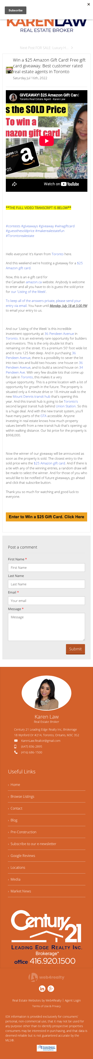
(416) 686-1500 (31, 752)
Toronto (58, 254)
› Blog (12, 820)
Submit (75, 648)
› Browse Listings (21, 796)
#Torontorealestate (20, 235)
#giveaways (29, 226)
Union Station (66, 406)
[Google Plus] (51, 988)
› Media (14, 879)
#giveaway (46, 226)
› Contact (15, 808)
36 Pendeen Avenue (59, 333)
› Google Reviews (21, 855)
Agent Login (73, 1000)
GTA (43, 416)
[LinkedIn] (42, 988)
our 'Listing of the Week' (28, 291)
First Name (17, 559)
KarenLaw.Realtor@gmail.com (40, 741)
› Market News (19, 891)
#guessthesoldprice (20, 231)
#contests (13, 226)
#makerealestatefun (49, 231)
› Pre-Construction (22, 832)
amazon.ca (34, 282)
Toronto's (71, 401)
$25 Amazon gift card (49, 463)
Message (16, 609)
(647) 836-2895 (31, 746)
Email (13, 592)
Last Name (16, 576)
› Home (14, 784)
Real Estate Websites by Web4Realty (36, 1000)
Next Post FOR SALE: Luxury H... (44, 47)
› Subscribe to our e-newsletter (32, 843)
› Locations (16, 867)
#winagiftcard (65, 226)
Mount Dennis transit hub (31, 396)
